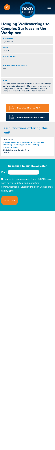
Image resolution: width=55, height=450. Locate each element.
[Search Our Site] (7, 7)
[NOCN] (27, 10)
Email (4, 172)
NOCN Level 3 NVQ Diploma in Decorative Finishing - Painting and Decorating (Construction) (23, 145)
